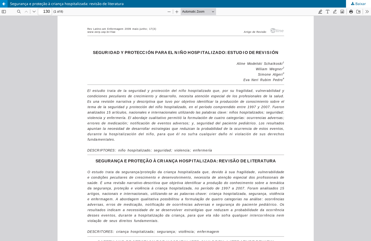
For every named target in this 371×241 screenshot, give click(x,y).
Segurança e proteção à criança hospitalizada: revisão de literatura (67, 3)
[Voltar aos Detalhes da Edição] (4, 4)
